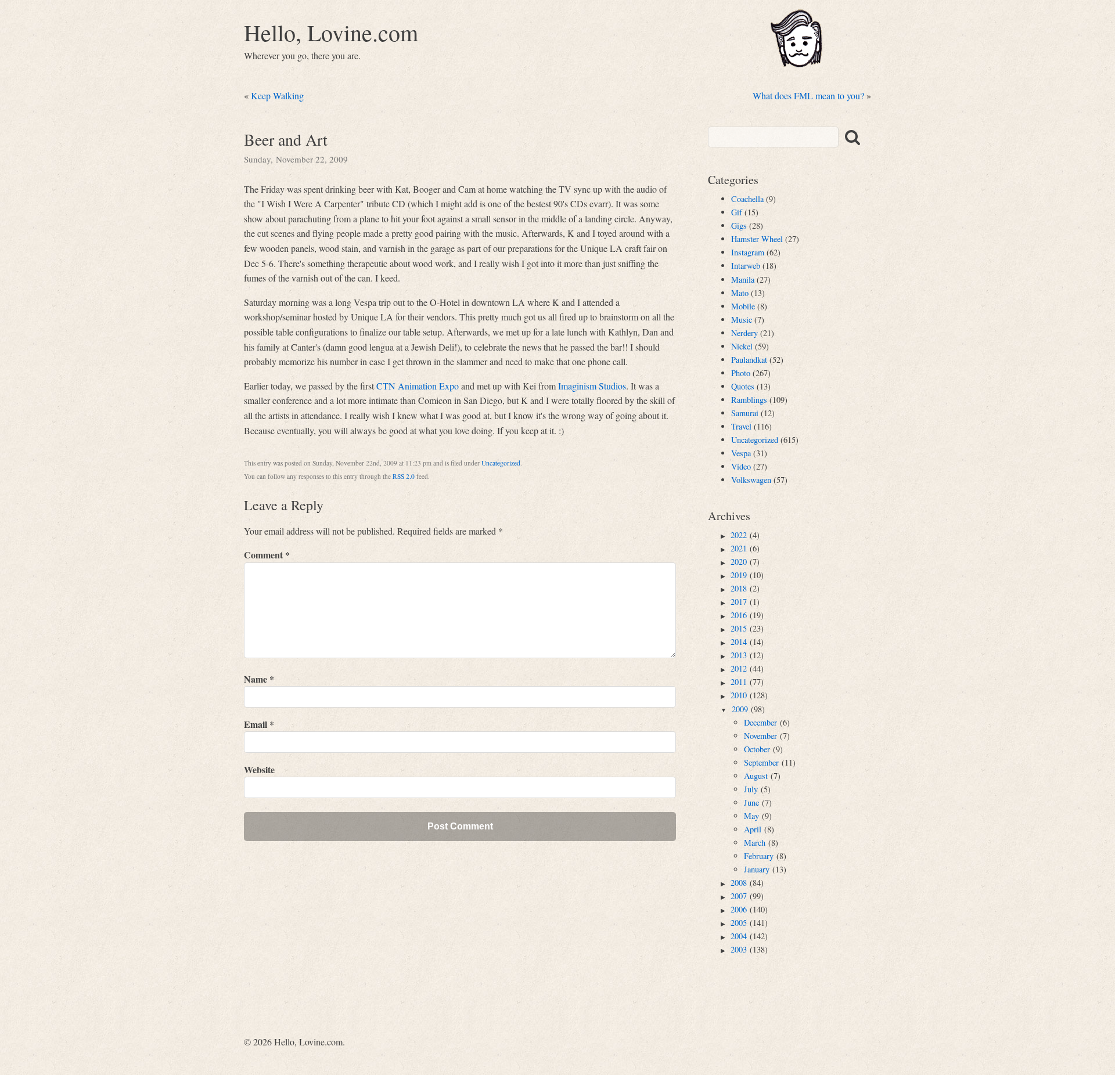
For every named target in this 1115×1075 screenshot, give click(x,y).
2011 (739, 681)
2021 (739, 548)
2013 (739, 655)
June (751, 802)
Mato (740, 292)
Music (741, 319)
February (759, 855)
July (751, 789)
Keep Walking (277, 95)
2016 (739, 615)
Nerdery (744, 332)
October (757, 749)
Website (259, 769)
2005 (739, 922)
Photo (740, 372)
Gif (736, 212)
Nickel (742, 346)
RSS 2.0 (404, 476)
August (756, 775)
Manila (742, 279)
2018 (739, 588)
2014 (739, 641)
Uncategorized (500, 463)
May (751, 815)
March (754, 842)
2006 (739, 909)
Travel (741, 426)
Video (741, 466)
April (752, 829)
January (756, 869)
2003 (739, 949)
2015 (739, 628)
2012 (739, 668)
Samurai (744, 413)
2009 (740, 709)
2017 (739, 601)
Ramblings (749, 399)
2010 (739, 695)
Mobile (743, 306)
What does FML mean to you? (808, 95)
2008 (739, 882)
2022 (739, 534)
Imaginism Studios (592, 386)
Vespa (741, 453)
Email (259, 724)
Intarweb (745, 265)
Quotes (742, 386)
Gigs (739, 225)
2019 (739, 574)
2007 (739, 895)
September (761, 762)
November (760, 735)
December (760, 722)
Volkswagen (751, 479)
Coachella (747, 198)
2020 (739, 561)
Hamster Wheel (757, 238)
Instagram (747, 252)
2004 (739, 935)
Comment (267, 554)
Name (259, 679)
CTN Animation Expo (417, 386)
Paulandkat (749, 359)
